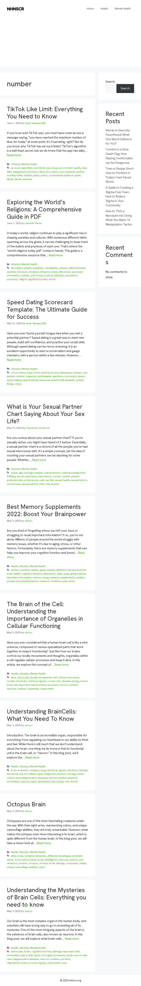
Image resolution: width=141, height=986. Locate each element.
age (21, 472)
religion (23, 279)
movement (59, 955)
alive (13, 677)
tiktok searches (23, 179)
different (52, 855)
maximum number (74, 171)
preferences (31, 480)
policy (44, 175)
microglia (47, 955)
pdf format (37, 275)
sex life (49, 480)
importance (45, 476)
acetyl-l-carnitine (20, 569)
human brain (37, 859)
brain (14, 770)
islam (54, 271)
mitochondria (38, 684)
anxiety (51, 569)
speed (81, 376)
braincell (23, 770)
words (74, 781)
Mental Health (123, 8)
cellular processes (68, 677)
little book (64, 271)
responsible (47, 688)
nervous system (69, 684)
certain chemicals (17, 681)
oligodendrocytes (17, 962)
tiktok (10, 179)
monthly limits (14, 175)
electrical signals (56, 770)
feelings (83, 770)
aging (43, 569)
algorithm (26, 167)
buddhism (38, 268)
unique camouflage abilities (22, 867)
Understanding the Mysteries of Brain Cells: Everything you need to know (46, 897)
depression (49, 573)
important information (19, 577)
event (36, 372)
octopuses (72, 863)
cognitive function (32, 573)
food (17, 859)
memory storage (67, 773)
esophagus (64, 855)
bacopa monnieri (76, 569)
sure (64, 962)
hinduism (34, 271)
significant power (38, 279)
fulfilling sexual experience (22, 476)
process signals (37, 962)
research (44, 581)
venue (18, 383)
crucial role (54, 681)
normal (57, 476)
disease (66, 681)
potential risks (15, 480)
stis (48, 483)
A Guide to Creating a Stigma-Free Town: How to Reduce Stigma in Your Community (119, 196)
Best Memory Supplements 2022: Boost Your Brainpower (46, 510)
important (24, 684)
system (80, 380)
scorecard (71, 376)
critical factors (52, 472)
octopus (33, 863)
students (70, 380)
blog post (57, 167)
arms (13, 855)
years (42, 867)
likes (42, 171)
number (28, 175)
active (14, 472)
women (55, 483)
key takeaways (63, 372)
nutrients (65, 959)
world (52, 279)
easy (29, 372)
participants (44, 376)
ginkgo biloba (78, 573)
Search (110, 82)
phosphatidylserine (27, 581)
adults (34, 569)
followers (33, 171)
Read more (14, 155)
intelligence (51, 859)
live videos (52, 171)
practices (12, 279)
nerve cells (80, 955)
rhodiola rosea (59, 581)
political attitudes (54, 275)
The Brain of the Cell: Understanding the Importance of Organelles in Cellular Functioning (45, 615)
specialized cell (46, 781)
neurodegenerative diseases (32, 777)
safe (41, 480)
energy (75, 681)
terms (72, 581)
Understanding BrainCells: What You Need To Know (42, 715)
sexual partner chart (33, 483)
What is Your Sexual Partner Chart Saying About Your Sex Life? (46, 414)
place (36, 175)
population (71, 275)
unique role (62, 781)
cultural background (73, 472)
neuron (53, 777)
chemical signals (37, 681)
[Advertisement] (70, 43)
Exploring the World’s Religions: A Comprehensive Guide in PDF (44, 209)
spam (78, 175)
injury (24, 955)
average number (33, 472)
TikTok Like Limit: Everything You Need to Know (45, 112)
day (84, 167)
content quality (72, 167)
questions (57, 376)
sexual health (62, 480)
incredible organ (33, 773)
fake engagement (16, 171)
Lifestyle (15, 164)
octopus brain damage (52, 863)
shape (82, 863)
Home (90, 8)
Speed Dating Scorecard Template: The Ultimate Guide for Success (47, 309)
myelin (69, 955)
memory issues (41, 577)
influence (45, 271)
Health (104, 8)
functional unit (15, 773)
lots (61, 171)
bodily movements (41, 677)
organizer (31, 376)
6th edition (17, 268)
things (10, 383)
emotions (72, 770)
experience (47, 372)
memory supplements (63, 577)
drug (43, 770)
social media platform (61, 175)
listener (77, 372)
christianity (51, 268)
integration (50, 773)
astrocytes (23, 677)
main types (34, 955)
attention (61, 569)
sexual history (79, 480)
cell (55, 677)
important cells (71, 951)
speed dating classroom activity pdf (43, 380)
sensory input (28, 781)
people (75, 476)
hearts (25, 859)
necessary (53, 684)
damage (57, 951)
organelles (33, 688)
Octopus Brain (26, 804)
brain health (13, 573)
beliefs (28, 268)
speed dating (14, 380)
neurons (11, 688)
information (13, 955)
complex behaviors (35, 855)
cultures (63, 268)
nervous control (68, 859)
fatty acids (63, 573)
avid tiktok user (42, 167)
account (15, 167)
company (34, 770)
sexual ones (13, 483)
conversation (18, 372)
